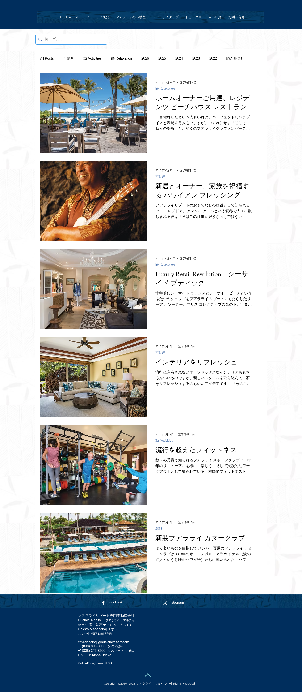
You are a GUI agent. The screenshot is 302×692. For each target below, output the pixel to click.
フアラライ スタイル (151, 683)
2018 (158, 529)
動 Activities (92, 58)
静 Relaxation (121, 58)
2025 (162, 58)
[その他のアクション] (252, 82)
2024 (179, 58)
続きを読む (235, 58)
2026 (145, 58)
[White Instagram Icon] (165, 603)
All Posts (47, 58)
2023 (196, 58)
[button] (131, 17)
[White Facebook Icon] (103, 603)
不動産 (68, 58)
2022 (213, 58)
